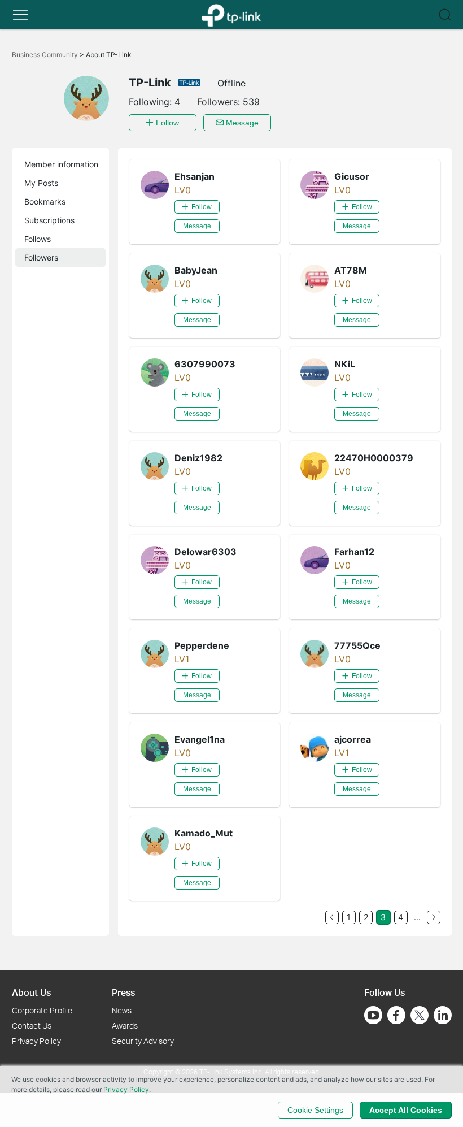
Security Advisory (143, 1041)
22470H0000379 (373, 457)
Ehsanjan (194, 176)
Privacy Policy (36, 1041)
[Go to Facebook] (396, 1015)
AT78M (350, 270)
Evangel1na (199, 739)
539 (251, 101)
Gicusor (351, 176)
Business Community (46, 54)
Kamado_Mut (203, 833)
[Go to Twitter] (419, 1016)
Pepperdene (201, 645)
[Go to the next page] (433, 917)
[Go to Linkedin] (443, 1015)
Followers (41, 257)
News (122, 1010)
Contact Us (31, 1025)
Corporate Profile (42, 1010)
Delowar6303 (205, 551)
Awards (125, 1025)
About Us (31, 992)
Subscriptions (49, 220)
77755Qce (357, 645)
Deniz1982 (198, 457)
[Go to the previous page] (332, 917)
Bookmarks (44, 201)
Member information (61, 164)
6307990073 (204, 364)
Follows (37, 239)
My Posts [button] (41, 183)
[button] (20, 14)
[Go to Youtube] (373, 1015)
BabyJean (195, 270)
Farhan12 (354, 551)
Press (123, 992)
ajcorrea (352, 739)
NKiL (344, 364)
